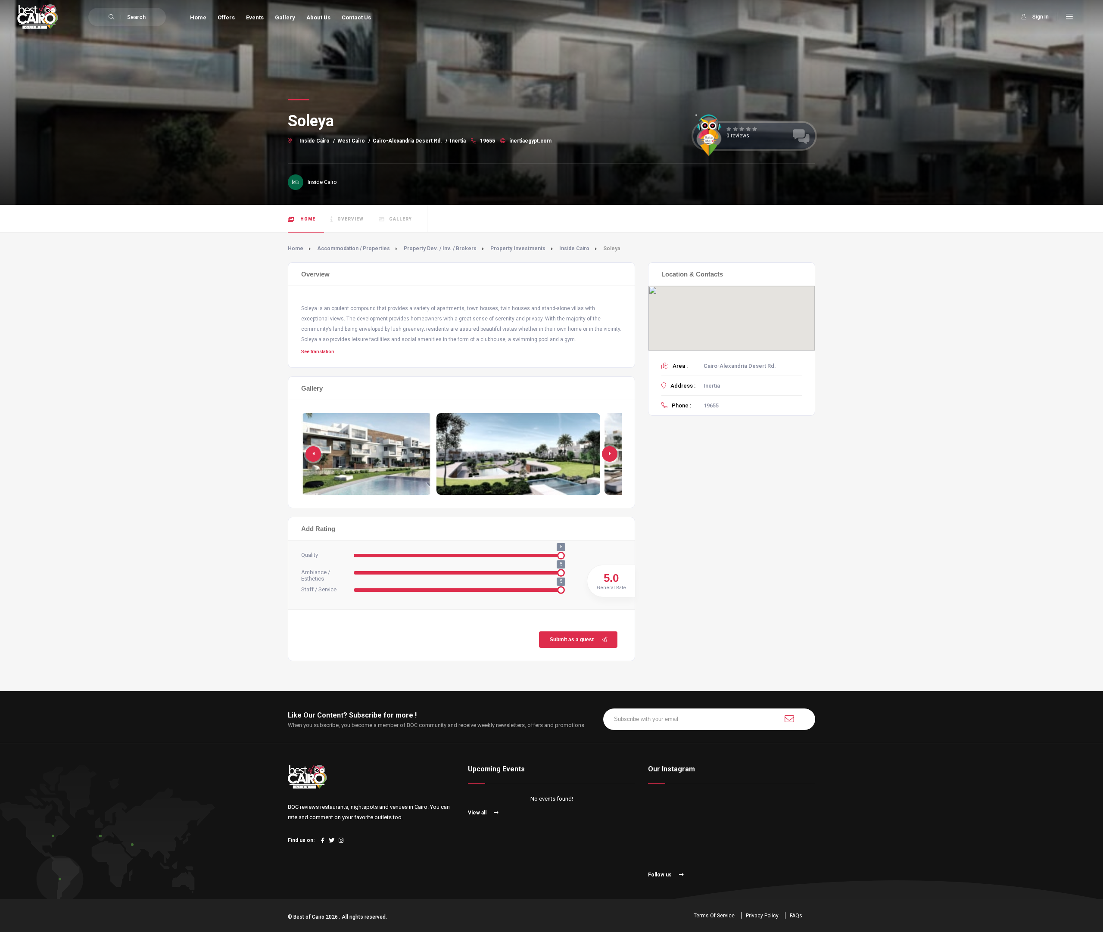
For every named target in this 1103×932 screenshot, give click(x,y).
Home (198, 17)
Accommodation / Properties (353, 248)
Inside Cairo (314, 141)
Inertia (458, 141)
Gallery (285, 17)
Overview (350, 219)
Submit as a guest (572, 640)
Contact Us (356, 17)
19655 (487, 141)
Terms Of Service (714, 916)
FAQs (796, 916)
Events (255, 17)
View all (478, 813)
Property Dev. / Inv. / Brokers (440, 248)
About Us (318, 17)
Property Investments (517, 248)
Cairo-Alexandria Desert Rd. (407, 141)
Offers (226, 17)
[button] (609, 454)
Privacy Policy (762, 916)
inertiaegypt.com (530, 141)
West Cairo (351, 141)
